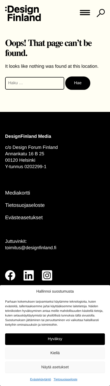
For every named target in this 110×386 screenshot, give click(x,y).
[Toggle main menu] (85, 14)
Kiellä (55, 353)
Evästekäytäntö (40, 379)
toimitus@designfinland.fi (30, 247)
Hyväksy (55, 339)
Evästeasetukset (24, 217)
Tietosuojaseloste (66, 379)
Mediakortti (17, 193)
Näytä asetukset (55, 367)
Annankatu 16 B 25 (24, 153)
